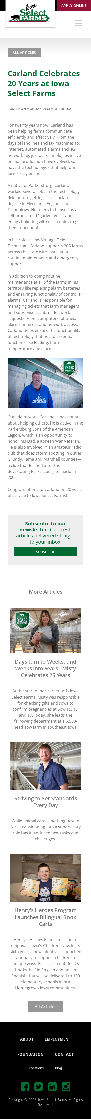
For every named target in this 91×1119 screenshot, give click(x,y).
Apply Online (74, 5)
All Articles (24, 52)
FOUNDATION (30, 1054)
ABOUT (27, 1039)
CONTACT (64, 1054)
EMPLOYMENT (58, 1039)
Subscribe (45, 551)
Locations (36, 1068)
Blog (58, 1068)
